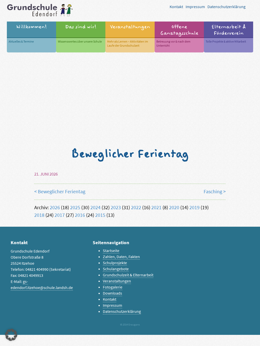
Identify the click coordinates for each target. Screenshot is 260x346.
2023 (116, 207)
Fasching (213, 191)
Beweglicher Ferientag (61, 191)
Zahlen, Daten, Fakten (121, 256)
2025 (75, 207)
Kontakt (176, 6)
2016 (80, 215)
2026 (55, 207)
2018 (39, 215)
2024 (95, 207)
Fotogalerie (112, 287)
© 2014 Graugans (130, 324)
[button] (11, 335)
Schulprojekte (115, 262)
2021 (156, 207)
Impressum (195, 6)
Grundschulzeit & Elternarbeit (128, 275)
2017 (60, 215)
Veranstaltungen (117, 281)
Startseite (111, 250)
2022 (136, 207)
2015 (100, 215)
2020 (174, 207)
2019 (194, 207)
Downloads (112, 293)
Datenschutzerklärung (226, 6)
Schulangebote (116, 269)
